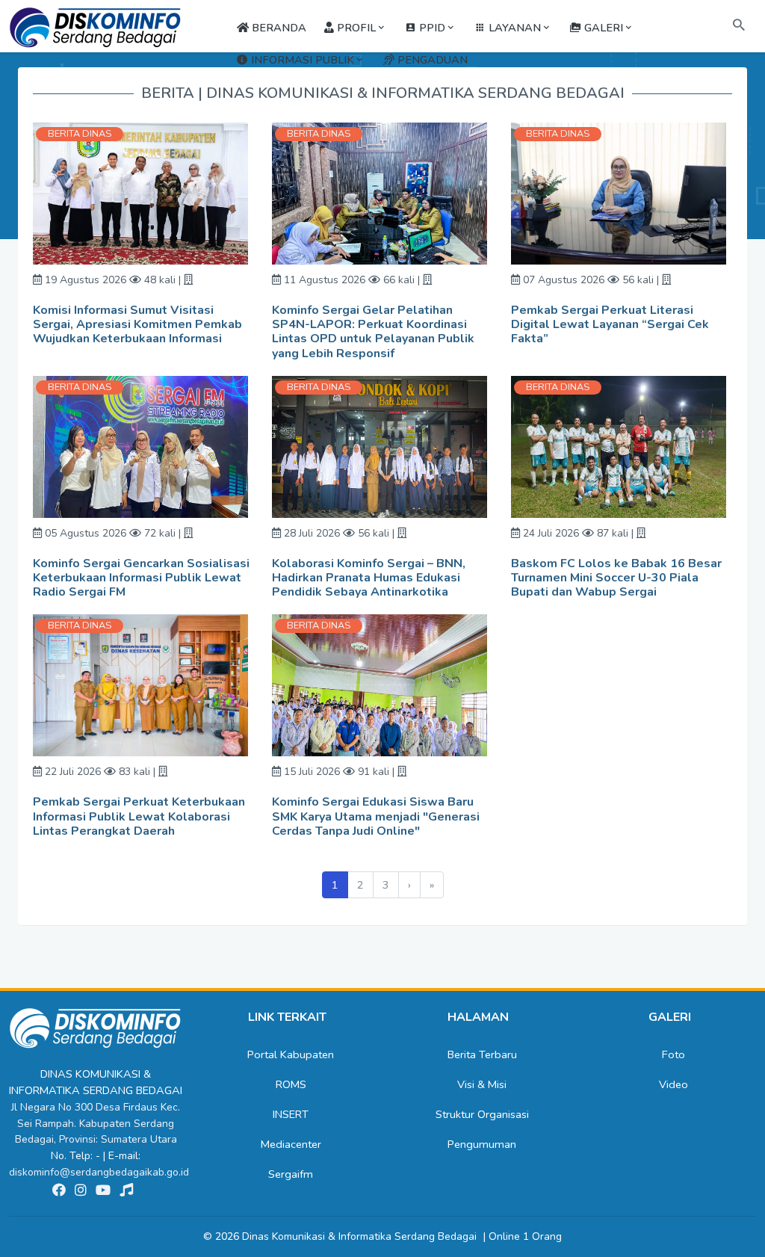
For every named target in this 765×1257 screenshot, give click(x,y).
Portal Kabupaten (290, 1054)
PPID (430, 27)
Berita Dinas (79, 133)
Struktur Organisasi (482, 1114)
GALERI (602, 27)
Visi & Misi (482, 1084)
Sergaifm (290, 1174)
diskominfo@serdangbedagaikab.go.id (99, 1172)
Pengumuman (481, 1144)
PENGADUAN (431, 59)
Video (673, 1084)
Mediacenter (291, 1144)
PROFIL (355, 27)
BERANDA (277, 27)
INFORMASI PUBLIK (301, 59)
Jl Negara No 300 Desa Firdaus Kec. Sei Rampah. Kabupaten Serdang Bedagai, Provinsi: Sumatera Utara (95, 1123)
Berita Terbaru (482, 1054)
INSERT (291, 1114)
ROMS (291, 1084)
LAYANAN (513, 27)
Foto (673, 1054)
